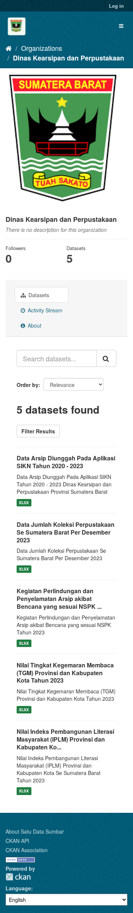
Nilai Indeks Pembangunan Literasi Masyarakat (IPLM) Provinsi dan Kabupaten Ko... (65, 739)
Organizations (41, 48)
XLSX (24, 502)
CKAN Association (27, 850)
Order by (27, 384)
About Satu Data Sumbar (35, 831)
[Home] (9, 48)
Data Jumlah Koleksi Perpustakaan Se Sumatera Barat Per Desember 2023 (66, 532)
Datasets (38, 295)
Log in (116, 5)
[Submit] (106, 358)
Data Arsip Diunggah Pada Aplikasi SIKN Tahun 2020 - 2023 (66, 462)
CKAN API (17, 840)
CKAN (18, 877)
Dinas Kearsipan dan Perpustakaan (68, 58)
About (33, 325)
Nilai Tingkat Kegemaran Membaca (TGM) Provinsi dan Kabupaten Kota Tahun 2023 (65, 673)
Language (18, 888)
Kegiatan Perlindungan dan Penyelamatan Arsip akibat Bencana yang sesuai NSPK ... (59, 599)
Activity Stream (44, 310)
